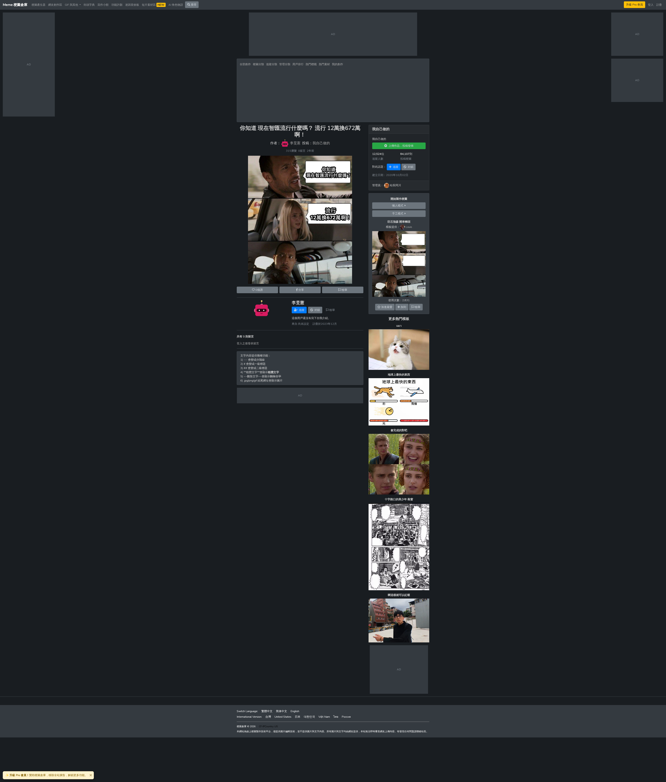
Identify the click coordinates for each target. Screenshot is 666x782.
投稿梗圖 (405, 159)
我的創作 (337, 64)
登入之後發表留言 (248, 343)
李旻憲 (295, 143)
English (295, 711)
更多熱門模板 (398, 318)
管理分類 (284, 64)
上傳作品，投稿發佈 (400, 146)
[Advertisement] (333, 93)
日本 (297, 717)
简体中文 (281, 711)
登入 (651, 5)
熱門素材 (324, 64)
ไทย (335, 717)
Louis (409, 227)
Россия (346, 717)
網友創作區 (55, 5)
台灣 (268, 717)
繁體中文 (266, 711)
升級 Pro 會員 (634, 5)
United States (282, 717)
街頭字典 (89, 5)
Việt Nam (324, 717)
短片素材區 (153, 5)
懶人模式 (398, 206)
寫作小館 (103, 5)
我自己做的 (321, 143)
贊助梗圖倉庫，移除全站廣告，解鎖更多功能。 (46, 775)
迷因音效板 (132, 5)
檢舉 (344, 290)
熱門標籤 (311, 64)
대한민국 (309, 717)
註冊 (659, 5)
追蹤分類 (271, 64)
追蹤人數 (377, 159)
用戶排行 (298, 64)
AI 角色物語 (175, 5)
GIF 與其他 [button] (72, 5)
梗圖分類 (258, 64)
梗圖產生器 (38, 5)
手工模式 (398, 214)
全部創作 (245, 64)
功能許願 (116, 5)
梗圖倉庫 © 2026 (246, 726)
